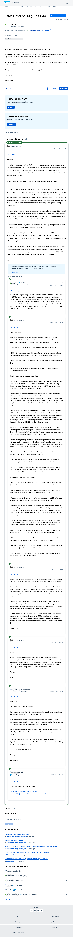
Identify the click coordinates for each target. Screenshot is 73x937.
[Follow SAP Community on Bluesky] (35, 910)
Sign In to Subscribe (58, 16)
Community (15, 3)
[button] (42, 30)
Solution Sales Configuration (14, 840)
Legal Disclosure (55, 922)
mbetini (13, 24)
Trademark (18, 927)
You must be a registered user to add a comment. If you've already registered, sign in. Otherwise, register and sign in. (34, 267)
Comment (63, 89)
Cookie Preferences (18, 932)
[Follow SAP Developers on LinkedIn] (41, 910)
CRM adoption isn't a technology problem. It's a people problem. (26, 859)
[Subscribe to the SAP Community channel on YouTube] (38, 910)
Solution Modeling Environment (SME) (17, 834)
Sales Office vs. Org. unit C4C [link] (13, 9)
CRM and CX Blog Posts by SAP (16, 836)
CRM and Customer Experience (38, 6)
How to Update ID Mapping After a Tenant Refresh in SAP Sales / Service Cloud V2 (32, 846)
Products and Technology (21, 6)
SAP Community (9, 6)
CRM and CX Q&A (52, 6)
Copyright (18, 922)
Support (54, 927)
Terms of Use (55, 916)
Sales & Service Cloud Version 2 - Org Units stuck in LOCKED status (27, 852)
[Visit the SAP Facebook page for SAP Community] (31, 910)
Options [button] (67, 16)
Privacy (18, 916)
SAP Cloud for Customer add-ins (13, 39)
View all (7, 899)
